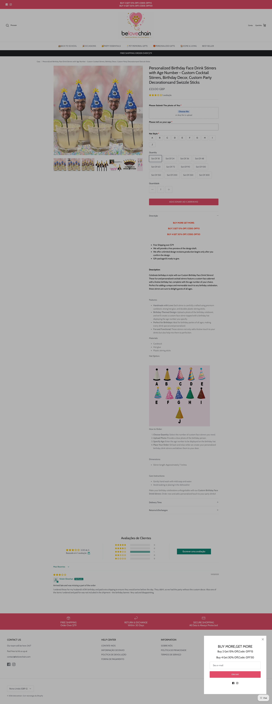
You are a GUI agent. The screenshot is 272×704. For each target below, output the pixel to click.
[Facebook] (233, 683)
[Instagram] (237, 683)
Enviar (235, 674)
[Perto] (263, 639)
